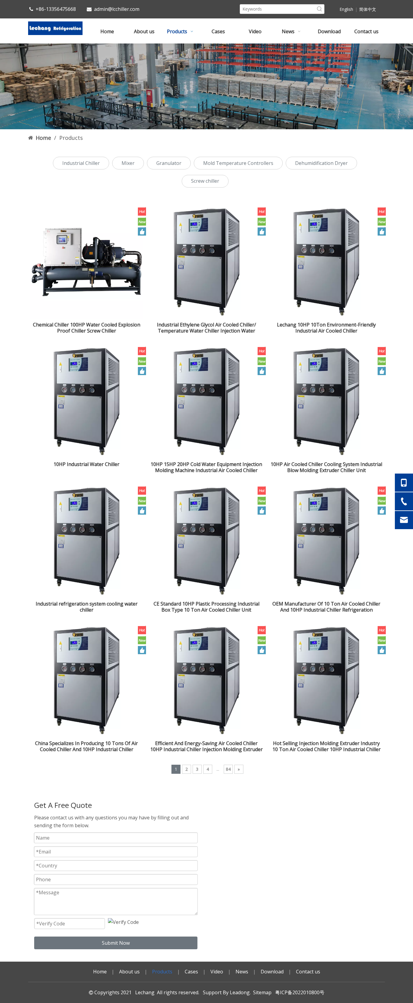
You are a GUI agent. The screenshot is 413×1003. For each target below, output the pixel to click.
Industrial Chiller (81, 163)
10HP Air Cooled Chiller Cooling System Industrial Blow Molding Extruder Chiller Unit (326, 467)
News (242, 971)
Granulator (168, 163)
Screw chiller (205, 181)
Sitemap (262, 992)
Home (100, 971)
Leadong (240, 992)
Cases (191, 971)
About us (129, 971)
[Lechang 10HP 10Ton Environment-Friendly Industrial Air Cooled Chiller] (326, 261)
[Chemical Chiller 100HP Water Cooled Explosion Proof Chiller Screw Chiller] (86, 261)
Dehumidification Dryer (321, 163)
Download (272, 971)
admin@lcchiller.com (116, 9)
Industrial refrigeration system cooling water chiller (87, 607)
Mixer (128, 163)
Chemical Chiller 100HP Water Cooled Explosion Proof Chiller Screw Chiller (86, 328)
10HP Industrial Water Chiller (86, 464)
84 (228, 769)
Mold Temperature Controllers (238, 163)
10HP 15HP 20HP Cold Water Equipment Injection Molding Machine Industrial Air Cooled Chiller (206, 467)
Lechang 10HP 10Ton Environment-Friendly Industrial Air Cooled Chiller (326, 328)
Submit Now (116, 943)
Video (216, 971)
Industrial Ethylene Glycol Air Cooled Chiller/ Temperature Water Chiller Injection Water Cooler (206, 328)
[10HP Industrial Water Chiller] (86, 400)
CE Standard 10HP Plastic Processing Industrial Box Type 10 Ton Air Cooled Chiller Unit (206, 607)
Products (162, 971)
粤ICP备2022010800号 (298, 992)
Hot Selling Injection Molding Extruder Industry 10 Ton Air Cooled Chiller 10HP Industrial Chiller (326, 746)
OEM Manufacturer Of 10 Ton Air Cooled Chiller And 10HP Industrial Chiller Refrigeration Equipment (326, 607)
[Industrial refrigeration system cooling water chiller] (86, 540)
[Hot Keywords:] (319, 9)
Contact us (308, 971)
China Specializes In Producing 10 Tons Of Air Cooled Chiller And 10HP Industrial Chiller (86, 746)
